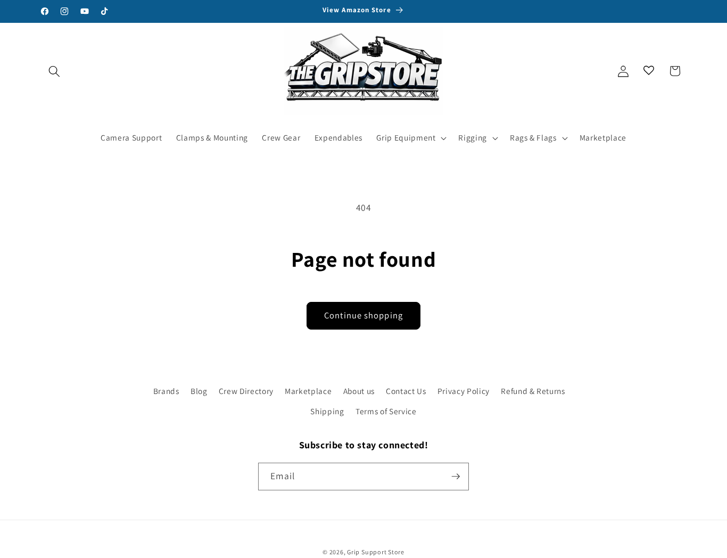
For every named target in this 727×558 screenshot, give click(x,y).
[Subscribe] (455, 476)
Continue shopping (363, 315)
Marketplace (308, 390)
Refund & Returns (533, 390)
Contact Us (406, 390)
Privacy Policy (463, 390)
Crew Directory (246, 390)
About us (359, 390)
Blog (199, 390)
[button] (54, 71)
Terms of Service (386, 411)
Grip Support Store (375, 552)
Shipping (327, 411)
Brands (166, 390)
